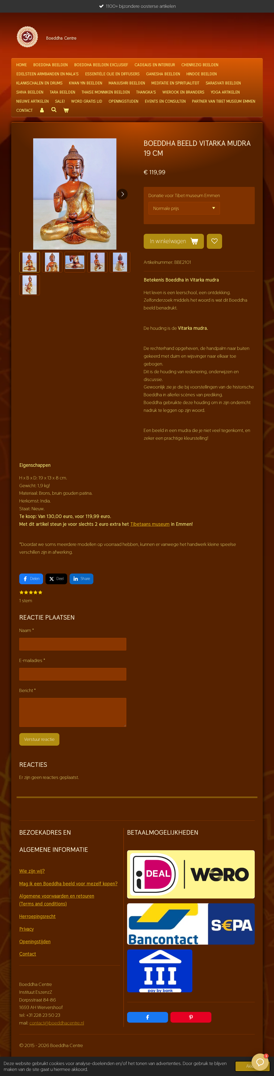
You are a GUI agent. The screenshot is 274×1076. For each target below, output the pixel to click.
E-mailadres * (32, 660)
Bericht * (27, 690)
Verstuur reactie (39, 739)
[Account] (42, 110)
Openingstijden (35, 941)
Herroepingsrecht (37, 916)
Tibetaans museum (150, 524)
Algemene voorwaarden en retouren (56, 896)
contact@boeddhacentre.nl (56, 1023)
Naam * (26, 630)
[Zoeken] (54, 110)
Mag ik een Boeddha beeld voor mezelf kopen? (68, 884)
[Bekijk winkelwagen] (66, 110)
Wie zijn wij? (32, 871)
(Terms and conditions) (43, 904)
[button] (29, 262)
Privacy (26, 929)
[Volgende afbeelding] (122, 194)
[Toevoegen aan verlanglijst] (214, 241)
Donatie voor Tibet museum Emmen (184, 195)
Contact (27, 954)
